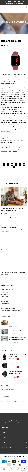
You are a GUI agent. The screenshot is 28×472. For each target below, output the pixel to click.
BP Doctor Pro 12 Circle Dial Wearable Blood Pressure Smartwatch (15, 373)
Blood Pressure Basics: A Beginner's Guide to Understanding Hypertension (18, 322)
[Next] (25, 202)
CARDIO (5, 301)
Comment (4, 249)
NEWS (5, 296)
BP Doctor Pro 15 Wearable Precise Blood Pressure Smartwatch (17, 364)
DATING (5, 306)
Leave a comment (14, 158)
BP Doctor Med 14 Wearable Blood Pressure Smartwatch (17, 355)
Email (3, 243)
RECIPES (5, 303)
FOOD (5, 292)
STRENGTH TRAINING (9, 308)
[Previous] (2, 202)
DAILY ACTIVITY (7, 289)
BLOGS (12, 25)
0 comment (16, 25)
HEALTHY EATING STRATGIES (11, 310)
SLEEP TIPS (6, 294)
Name (3, 236)
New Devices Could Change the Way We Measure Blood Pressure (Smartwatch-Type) (17, 339)
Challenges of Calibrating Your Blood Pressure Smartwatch (18, 331)
